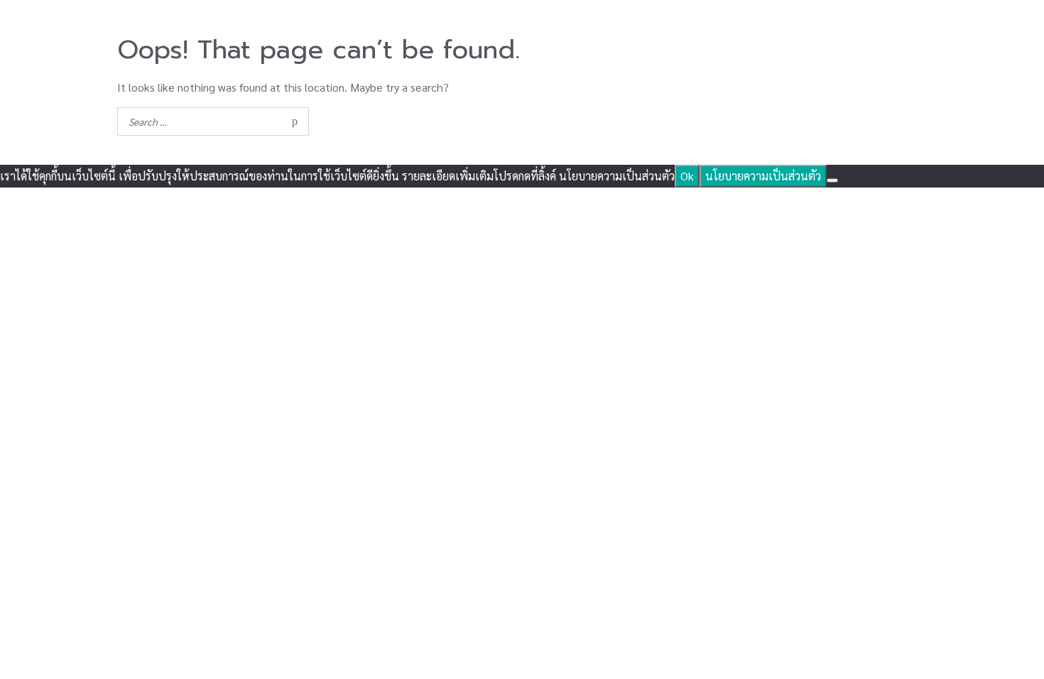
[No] (832, 180)
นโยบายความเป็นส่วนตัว (763, 175)
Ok (687, 175)
